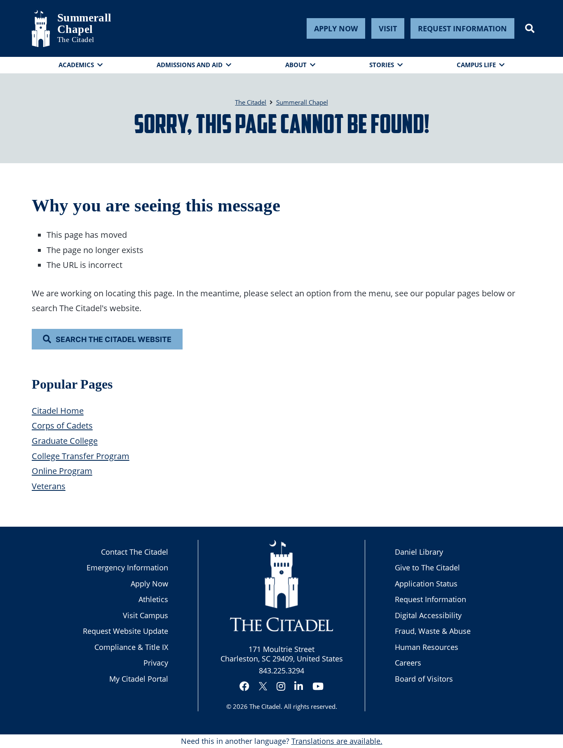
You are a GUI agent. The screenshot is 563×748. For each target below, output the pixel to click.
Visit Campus (145, 615)
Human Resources (426, 647)
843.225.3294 (281, 670)
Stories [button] (381, 65)
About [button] (296, 65)
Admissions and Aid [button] (190, 65)
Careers (408, 663)
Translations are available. (336, 741)
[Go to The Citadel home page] (41, 28)
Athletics (153, 599)
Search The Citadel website (113, 339)
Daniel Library (419, 552)
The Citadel (265, 706)
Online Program (62, 470)
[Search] (530, 28)
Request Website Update (125, 631)
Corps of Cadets (62, 425)
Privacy (155, 663)
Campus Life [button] (476, 65)
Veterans (49, 486)
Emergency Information (127, 567)
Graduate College (65, 440)
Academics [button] (76, 65)
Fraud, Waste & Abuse (433, 631)
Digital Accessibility (428, 615)
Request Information (462, 28)
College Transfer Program (80, 456)
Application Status (426, 584)
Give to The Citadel (427, 567)
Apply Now (336, 28)
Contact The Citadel (134, 552)
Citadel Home (58, 410)
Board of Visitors (424, 679)
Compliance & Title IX (131, 647)
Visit (388, 28)
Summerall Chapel (78, 23)
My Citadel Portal (138, 679)
